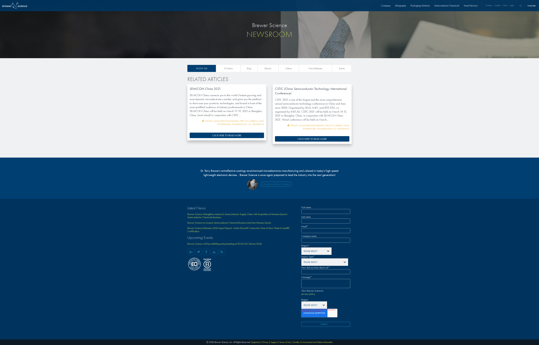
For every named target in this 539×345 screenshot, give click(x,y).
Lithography (400, 5)
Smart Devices (471, 5)
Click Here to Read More (226, 135)
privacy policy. (308, 294)
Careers (489, 5)
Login (512, 5)
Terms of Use (285, 342)
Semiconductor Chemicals (446, 5)
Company (385, 5)
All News (228, 68)
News (505, 5)
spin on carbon (249, 121)
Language (531, 5)
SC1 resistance (256, 124)
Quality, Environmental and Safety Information (313, 342)
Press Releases (315, 68)
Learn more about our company (276, 184)
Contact (497, 5)
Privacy (265, 342)
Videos (289, 68)
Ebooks (268, 68)
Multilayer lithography (226, 121)
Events (342, 68)
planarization (239, 124)
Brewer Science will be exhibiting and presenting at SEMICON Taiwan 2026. (224, 243)
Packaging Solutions (420, 5)
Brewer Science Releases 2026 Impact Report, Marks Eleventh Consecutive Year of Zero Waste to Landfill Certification (238, 230)
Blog (249, 68)
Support (274, 342)
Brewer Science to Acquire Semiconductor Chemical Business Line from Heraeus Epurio (229, 222)
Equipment (255, 342)
